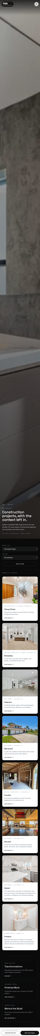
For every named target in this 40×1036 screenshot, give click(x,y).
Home (3, 504)
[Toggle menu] (36, 4)
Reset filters (20, 564)
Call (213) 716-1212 (10, 1033)
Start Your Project (30, 1033)
